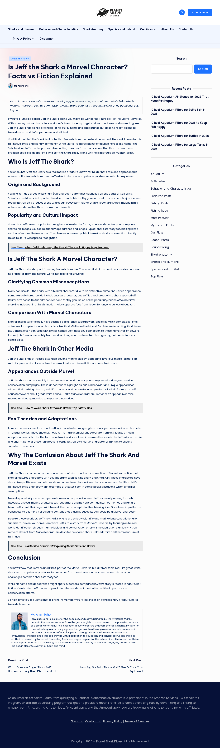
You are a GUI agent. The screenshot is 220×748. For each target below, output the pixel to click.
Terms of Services (137, 721)
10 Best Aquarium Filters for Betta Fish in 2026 (178, 112)
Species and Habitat (165, 269)
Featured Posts (161, 196)
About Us (77, 721)
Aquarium (157, 174)
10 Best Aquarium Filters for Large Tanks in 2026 (180, 147)
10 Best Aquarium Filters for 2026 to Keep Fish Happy (179, 125)
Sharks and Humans (165, 262)
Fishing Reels (159, 203)
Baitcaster (158, 181)
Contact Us (93, 721)
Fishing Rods (159, 211)
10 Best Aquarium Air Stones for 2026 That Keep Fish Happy (180, 99)
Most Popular (160, 218)
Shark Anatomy (161, 255)
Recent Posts (160, 240)
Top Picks (157, 276)
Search (181, 58)
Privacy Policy (112, 721)
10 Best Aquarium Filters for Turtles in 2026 (180, 136)
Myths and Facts (20, 58)
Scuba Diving (160, 247)
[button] (200, 12)
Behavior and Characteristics (171, 189)
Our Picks (157, 232)
